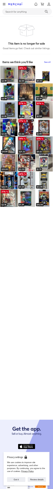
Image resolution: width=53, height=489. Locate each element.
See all (47, 62)
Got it (16, 478)
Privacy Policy (27, 468)
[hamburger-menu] (4, 4)
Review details (36, 478)
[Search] (46, 12)
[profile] (49, 4)
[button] (36, 4)
